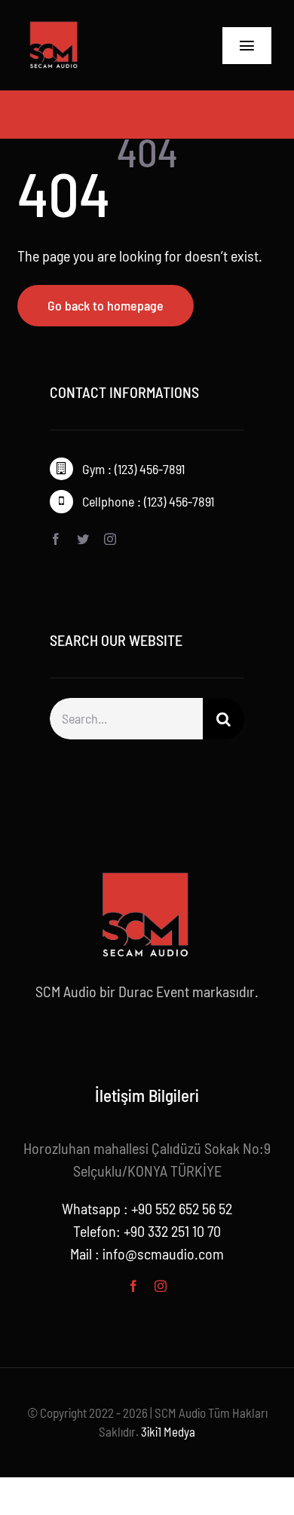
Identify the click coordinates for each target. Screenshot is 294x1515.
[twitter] (83, 539)
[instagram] (110, 539)
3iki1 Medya (168, 1431)
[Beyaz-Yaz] (54, 23)
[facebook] (56, 539)
